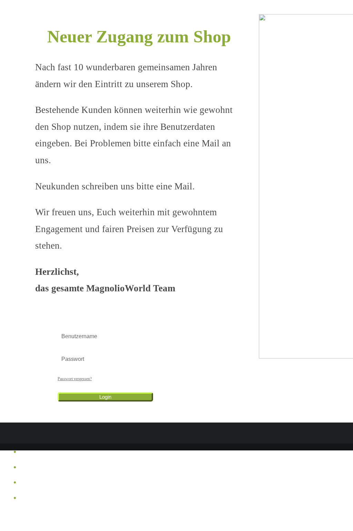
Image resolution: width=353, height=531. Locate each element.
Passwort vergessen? (75, 378)
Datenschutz (30, 485)
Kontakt (26, 500)
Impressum (29, 454)
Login (105, 397)
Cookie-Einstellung (37, 469)
